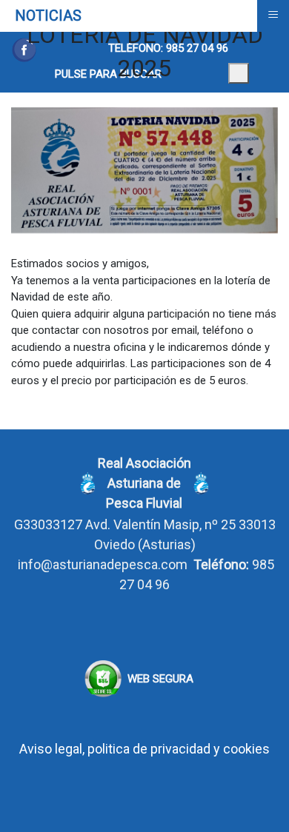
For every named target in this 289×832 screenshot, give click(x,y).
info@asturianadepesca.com (102, 564)
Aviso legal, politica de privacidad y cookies (144, 748)
